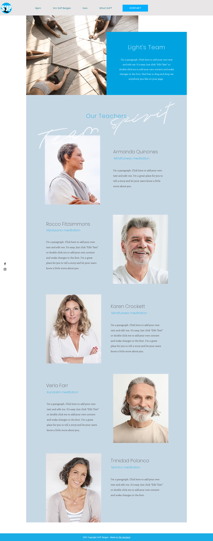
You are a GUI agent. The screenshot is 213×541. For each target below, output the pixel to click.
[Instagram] (5, 269)
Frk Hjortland (124, 537)
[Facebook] (5, 264)
